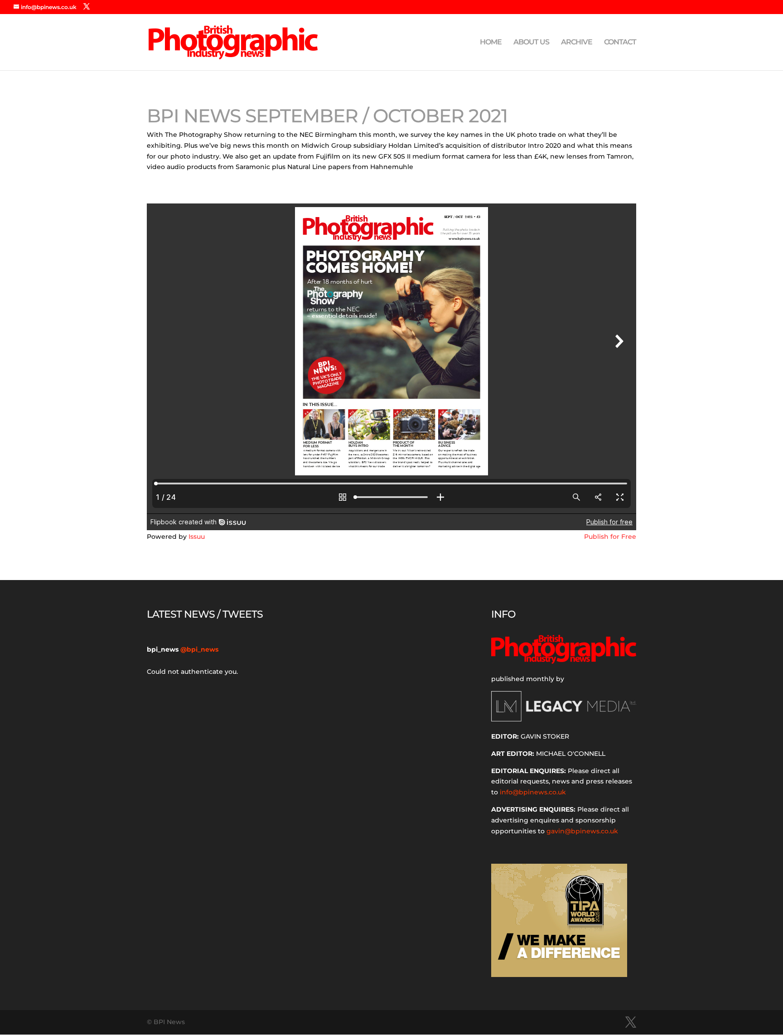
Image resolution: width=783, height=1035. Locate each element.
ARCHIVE (576, 42)
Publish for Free (610, 536)
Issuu (196, 536)
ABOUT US (531, 42)
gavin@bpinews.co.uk (582, 831)
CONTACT (620, 42)
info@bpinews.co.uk (533, 792)
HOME (491, 42)
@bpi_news (199, 649)
